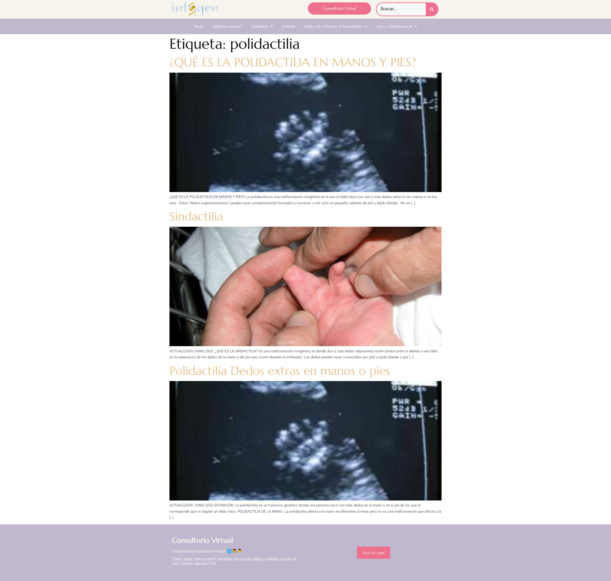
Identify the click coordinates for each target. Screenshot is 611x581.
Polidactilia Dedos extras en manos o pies (279, 370)
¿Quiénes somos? (227, 26)
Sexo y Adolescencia (394, 26)
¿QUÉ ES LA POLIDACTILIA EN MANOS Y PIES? (292, 62)
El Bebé (289, 26)
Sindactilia (196, 216)
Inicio (198, 26)
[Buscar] (432, 9)
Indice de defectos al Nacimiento (334, 26)
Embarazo (260, 26)
